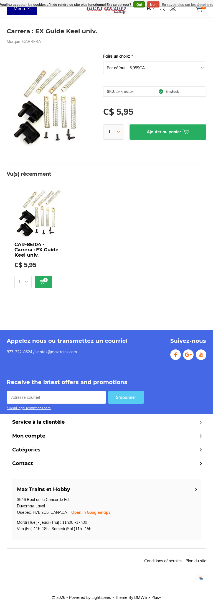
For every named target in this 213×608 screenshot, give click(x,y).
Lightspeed (101, 597)
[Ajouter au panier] (43, 282)
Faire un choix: (118, 56)
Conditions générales (163, 560)
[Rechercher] (162, 8)
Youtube (201, 354)
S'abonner (126, 397)
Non (153, 5)
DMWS (140, 597)
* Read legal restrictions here (29, 408)
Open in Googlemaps (90, 512)
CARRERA (31, 41)
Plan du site (196, 560)
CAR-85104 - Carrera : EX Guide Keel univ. (36, 250)
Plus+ (156, 597)
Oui (139, 5)
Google (188, 354)
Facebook (175, 354)
